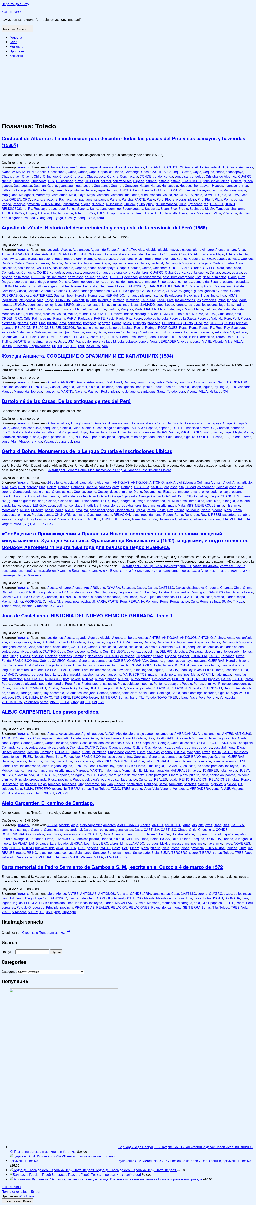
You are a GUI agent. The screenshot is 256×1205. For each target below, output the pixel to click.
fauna (6, 756)
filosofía (39, 756)
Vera (153, 341)
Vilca (217, 213)
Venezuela (227, 697)
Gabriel (239, 286)
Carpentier (52, 742)
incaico (79, 761)
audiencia (241, 254)
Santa (102, 332)
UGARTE (19, 341)
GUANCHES (230, 496)
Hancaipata (170, 185)
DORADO (137, 427)
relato (160, 436)
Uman (139, 213)
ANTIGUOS (174, 167)
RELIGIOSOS (11, 208)
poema (147, 683)
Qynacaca (195, 204)
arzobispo (217, 254)
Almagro (208, 249)
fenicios (29, 496)
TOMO (193, 336)
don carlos (112, 281)
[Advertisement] (128, 89)
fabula (216, 752)
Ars (207, 167)
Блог (13, 42)
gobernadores (100, 290)
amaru (88, 423)
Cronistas (59, 491)
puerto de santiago (114, 779)
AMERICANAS (185, 733)
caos (5, 742)
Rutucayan (41, 208)
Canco (82, 171)
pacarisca (38, 199)
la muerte (132, 300)
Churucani (77, 176)
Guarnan (117, 185)
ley (51, 304)
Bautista (172, 423)
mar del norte (96, 309)
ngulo (59, 510)
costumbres (140, 272)
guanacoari (84, 185)
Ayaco (6, 171)
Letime (61, 505)
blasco (110, 258)
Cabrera (7, 263)
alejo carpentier (148, 733)
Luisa (64, 674)
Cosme (199, 382)
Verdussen (31, 702)
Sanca (71, 208)
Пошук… (8, 951)
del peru (102, 277)
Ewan (18, 496)
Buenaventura (165, 258)
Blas (101, 258)
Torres (90, 213)
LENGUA (125, 190)
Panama (59, 318)
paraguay (77, 775)
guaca (248, 181)
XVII (73, 346)
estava (175, 181)
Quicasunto (114, 204)
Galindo (105, 496)
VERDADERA (168, 341)
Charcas (134, 267)
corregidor (197, 176)
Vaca (192, 213)
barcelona (46, 258)
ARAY (199, 167)
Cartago (218, 263)
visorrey (244, 213)
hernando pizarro (138, 295)
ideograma (127, 500)
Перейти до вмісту (15, 4)
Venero (143, 341)
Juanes (228, 838)
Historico (107, 386)
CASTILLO (166, 587)
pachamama (88, 199)
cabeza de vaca (228, 258)
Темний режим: (12, 1201)
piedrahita (9, 323)
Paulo (120, 318)
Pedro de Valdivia (210, 318)
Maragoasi (26, 194)
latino (222, 300)
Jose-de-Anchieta (176, 386)
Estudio (37, 286)
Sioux (62, 519)
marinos (113, 309)
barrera (116, 738)
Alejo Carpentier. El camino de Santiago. (48, 802)
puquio (85, 204)
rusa (70, 852)
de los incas (83, 592)
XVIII (81, 346)
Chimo (146, 267)
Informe (181, 500)
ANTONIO (88, 254)
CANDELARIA (140, 893)
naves (195, 770)
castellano (9, 267)
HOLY (105, 500)
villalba (7, 346)
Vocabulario (33, 793)
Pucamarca (71, 204)
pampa (103, 199)
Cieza (15, 427)
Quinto (188, 323)
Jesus (158, 386)
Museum (37, 510)
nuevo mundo (140, 679)
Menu (20, 313)
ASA (221, 167)
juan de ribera (230, 665)
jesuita (147, 386)
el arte (86, 752)
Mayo (91, 194)
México (174, 432)
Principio (19, 204)
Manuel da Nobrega (28, 391)
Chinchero (50, 176)
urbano (51, 341)
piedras (181, 199)
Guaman (40, 185)
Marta (139, 309)
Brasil (139, 258)
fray (216, 286)
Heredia (80, 295)
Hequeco (186, 185)
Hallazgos (35, 761)
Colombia (150, 646)
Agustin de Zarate (103, 249)
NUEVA (233, 194)
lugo (222, 304)
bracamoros (125, 258)
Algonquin (104, 482)
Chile (37, 176)
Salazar (40, 332)
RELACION (23, 327)
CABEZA (208, 258)
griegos (214, 496)
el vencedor (210, 491)
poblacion (75, 323)
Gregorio (68, 386)
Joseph (196, 386)
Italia (40, 300)
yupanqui (80, 217)
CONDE (145, 176)
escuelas (153, 752)
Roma (193, 327)
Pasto (151, 199)
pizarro (52, 323)
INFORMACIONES (138, 665)
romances (69, 784)
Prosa (6, 688)
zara (92, 217)
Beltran (69, 258)
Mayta (237, 432)
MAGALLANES (25, 309)
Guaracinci (101, 185)
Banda (33, 258)
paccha (52, 199)
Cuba (169, 272)
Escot (141, 752)
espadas (242, 281)
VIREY (33, 912)
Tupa (121, 213)
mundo (84, 313)
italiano (167, 665)
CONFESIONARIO (223, 742)
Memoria (102, 194)
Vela (120, 341)
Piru (200, 199)
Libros (79, 304)
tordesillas (206, 336)
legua (102, 190)
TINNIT (107, 519)
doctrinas (65, 656)
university (184, 519)
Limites (116, 304)
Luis (230, 304)
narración (8, 436)
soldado (241, 332)
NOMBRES (212, 194)
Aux (242, 167)
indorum (118, 665)
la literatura (21, 669)
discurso (8, 386)
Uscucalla (170, 213)
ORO (26, 199)
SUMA (209, 208)
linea (125, 304)
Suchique (196, 208)
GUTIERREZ (42, 295)
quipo (141, 204)
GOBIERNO (120, 290)
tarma (241, 208)
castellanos (26, 267)
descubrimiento (150, 277)
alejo (131, 733)
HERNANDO (114, 295)
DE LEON (92, 181)
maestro (7, 309)
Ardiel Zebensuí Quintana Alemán (197, 482)
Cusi (51, 181)
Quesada (66, 688)
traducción (149, 519)
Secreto (193, 332)
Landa (6, 505)
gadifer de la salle (73, 496)
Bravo (149, 258)
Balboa (105, 738)
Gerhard (157, 496)
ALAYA (131, 249)
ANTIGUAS (121, 482)
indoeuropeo (156, 500)
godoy (134, 290)
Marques (127, 309)
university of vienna (206, 519)
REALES (216, 204)
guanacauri (67, 185)
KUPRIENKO (11, 11)
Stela (42, 336)
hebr (70, 295)
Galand (92, 496)
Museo (25, 510)
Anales (143, 637)
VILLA (238, 341)
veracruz (31, 857)
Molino (167, 194)
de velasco (75, 277)
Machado (244, 386)
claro (220, 267)
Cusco (97, 427)
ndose (128, 313)
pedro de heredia (156, 318)
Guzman (60, 295)
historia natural (68, 500)
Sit (180, 208)
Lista (134, 304)
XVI (66, 346)
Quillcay (129, 204)
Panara (115, 199)
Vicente (218, 341)
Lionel (114, 505)
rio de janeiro (130, 391)
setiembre (222, 332)
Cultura (215, 272)
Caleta (19, 263)
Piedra (169, 199)
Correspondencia (25, 491)
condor (158, 176)
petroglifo (192, 510)
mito (237, 505)
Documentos (153, 491)
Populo (187, 683)
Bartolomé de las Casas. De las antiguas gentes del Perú (66, 401)
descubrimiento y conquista (182, 277)
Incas (112, 432)
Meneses (8, 313)
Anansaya (106, 167)
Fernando (90, 286)
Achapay (53, 167)
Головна (16, 37)
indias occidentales (142, 432)
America (53, 382)
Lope (160, 304)
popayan (104, 323)
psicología (92, 779)
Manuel (80, 309)
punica (48, 514)
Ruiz (219, 327)
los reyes (203, 190)
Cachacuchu (57, 171)
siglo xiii (23, 519)
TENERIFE (92, 519)
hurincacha (232, 185)
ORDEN (15, 199)
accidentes (55, 637)
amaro (73, 167)
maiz (41, 309)
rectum (107, 514)
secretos (207, 332)
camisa (44, 263)
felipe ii (16, 756)
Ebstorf (168, 491)
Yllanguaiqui (45, 217)
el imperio (149, 281)
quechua (98, 204)
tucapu (112, 213)
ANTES (159, 167)
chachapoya (234, 171)
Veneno (212, 697)
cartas (230, 263)
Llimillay (189, 190)
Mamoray (229, 190)
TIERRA (8, 213)
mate (170, 309)
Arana (189, 167)
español (151, 181)
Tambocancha (226, 208)
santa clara (129, 692)
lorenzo (181, 304)
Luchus (216, 190)
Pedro (137, 318)
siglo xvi (189, 436)
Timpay (31, 213)
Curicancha (21, 181)
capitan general (123, 263)
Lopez (169, 304)
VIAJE (206, 341)
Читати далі (109, 470)
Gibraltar (58, 290)
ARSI (197, 254)
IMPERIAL (133, 838)
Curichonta (38, 181)
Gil (68, 290)
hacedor (20, 761)
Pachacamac (68, 199)
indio (15, 190)
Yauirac (29, 217)
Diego (6, 281)
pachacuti (58, 436)
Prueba (37, 514)
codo (237, 267)
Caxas (186, 171)
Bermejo (90, 258)
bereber (32, 487)
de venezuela (136, 651)
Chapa (6, 176)
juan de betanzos (162, 596)
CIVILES (209, 267)
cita (186, 267)
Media (198, 309)
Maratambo (59, 194)
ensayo (225, 491)
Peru (160, 199)
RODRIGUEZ (167, 327)
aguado (81, 637)
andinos (215, 733)
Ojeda (45, 436)
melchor (210, 309)
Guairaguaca (23, 185)
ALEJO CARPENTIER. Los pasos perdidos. (51, 711)
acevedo (53, 249)
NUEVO (210, 313)
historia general (67, 432)
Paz (129, 318)
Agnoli (86, 733)
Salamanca (25, 332)
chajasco (170, 487)
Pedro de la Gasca (182, 318)
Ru (30, 208)
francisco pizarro (200, 286)
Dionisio (64, 281)
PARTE (139, 199)
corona (117, 272)
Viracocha (230, 213)
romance (54, 784)
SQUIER (24, 336)
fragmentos (51, 496)
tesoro (94, 336)
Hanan (155, 185)
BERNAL (48, 642)
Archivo (219, 637)
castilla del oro (63, 267)
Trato (229, 336)
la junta (91, 300)
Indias (6, 190)
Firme (109, 286)
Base (58, 258)
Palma (36, 318)
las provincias (75, 190)
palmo (47, 318)
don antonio (94, 281)
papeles (214, 679)
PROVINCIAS (51, 204)
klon (217, 500)
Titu (53, 213)
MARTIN (150, 309)
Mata (72, 194)
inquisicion (9, 300)
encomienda (183, 281)
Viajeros (238, 788)
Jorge (49, 300)
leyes (59, 304)
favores (76, 286)
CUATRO (244, 176)
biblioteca (187, 423)
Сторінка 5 (30, 932)
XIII (59, 346)
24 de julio (54, 482)
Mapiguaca (9, 194)
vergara (185, 341)
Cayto (197, 171)
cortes (6, 651)
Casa (145, 171)
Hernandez (96, 295)
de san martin (56, 277)
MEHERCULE (205, 505)
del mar (106, 181)
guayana (200, 660)
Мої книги (17, 46)
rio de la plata (122, 327)
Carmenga (132, 171)
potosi (127, 323)
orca (5, 199)
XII (54, 346)
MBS (189, 505)
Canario (91, 487)
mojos (51, 601)
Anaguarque (89, 167)
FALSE (214, 656)
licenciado (149, 190)
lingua (223, 386)
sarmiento (180, 332)
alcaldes (186, 249)
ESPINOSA (10, 286)
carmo (141, 382)
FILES (27, 756)
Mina (144, 194)
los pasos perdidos (210, 765)
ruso (196, 514)
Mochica (49, 313)
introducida (196, 500)
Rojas (183, 327)
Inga (23, 190)
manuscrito (51, 391)
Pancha (127, 199)
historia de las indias (39, 432)
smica (72, 519)
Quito (182, 204)
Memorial (117, 194)
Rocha (138, 327)
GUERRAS (10, 295)
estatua (164, 181)
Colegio (171, 382)
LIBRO (69, 304)
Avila (13, 258)
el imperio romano (187, 491)
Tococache (65, 213)
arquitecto (48, 738)
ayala (23, 258)
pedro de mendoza (131, 775)
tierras (19, 213)
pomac (238, 199)
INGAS (33, 190)
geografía (130, 496)
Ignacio (128, 386)
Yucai (69, 217)
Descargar (196, 651)
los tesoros (210, 304)
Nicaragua (142, 313)
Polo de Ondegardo (30, 907)
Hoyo (188, 295)
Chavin (27, 176)
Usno (183, 213)
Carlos (182, 263)
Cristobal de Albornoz (221, 176)
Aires (121, 249)
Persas (179, 510)
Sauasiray (152, 208)
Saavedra (238, 327)
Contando (103, 272)
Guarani (81, 386)
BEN (30, 171)
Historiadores (173, 295)
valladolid (109, 341)
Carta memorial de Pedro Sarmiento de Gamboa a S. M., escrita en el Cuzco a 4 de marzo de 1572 (112, 866)
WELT (37, 523)
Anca (119, 167)
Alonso (220, 249)
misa (37, 313)
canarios (105, 487)
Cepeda (80, 267)
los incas (206, 596)
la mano (118, 300)
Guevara (25, 295)
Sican (165, 208)
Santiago (132, 332)
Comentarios (11, 272)
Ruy (227, 327)
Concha (112, 176)
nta (224, 194)
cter (69, 491)
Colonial (222, 487)
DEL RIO (116, 277)
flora (59, 756)
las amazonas (185, 300)
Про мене (17, 51)
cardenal (157, 263)
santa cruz (148, 391)
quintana (79, 514)
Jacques (198, 838)
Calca (72, 171)
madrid (239, 304)
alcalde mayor (168, 249)
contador (89, 272)
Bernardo (63, 642)
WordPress (26, 1196)
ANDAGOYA (21, 254)
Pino (42, 323)
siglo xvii (50, 519)
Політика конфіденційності (21, 1191)
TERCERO (80, 336)
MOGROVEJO (35, 601)
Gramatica (199, 496)
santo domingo (110, 208)
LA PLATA (148, 300)
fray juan (226, 286)
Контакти (16, 55)
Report (168, 514)
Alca (64, 167)
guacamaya (184, 660)
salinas (52, 332)
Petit (236, 318)
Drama (75, 752)
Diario (232, 277)
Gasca (21, 290)
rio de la (106, 327)
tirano (152, 336)
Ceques (208, 171)
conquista (181, 176)
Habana (7, 761)
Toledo (79, 213)
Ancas (128, 167)
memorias (132, 194)
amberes (130, 637)
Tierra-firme (127, 336)
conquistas (73, 272)
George (144, 496)
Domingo (78, 281)
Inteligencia (27, 300)
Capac (103, 171)
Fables (64, 286)
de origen (178, 747)
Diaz (241, 277)
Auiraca (231, 167)
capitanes (116, 171)
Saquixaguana (132, 208)
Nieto (198, 194)
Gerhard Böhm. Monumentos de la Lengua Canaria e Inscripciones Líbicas (87, 451)
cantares (94, 263)
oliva (59, 848)
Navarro (117, 313)
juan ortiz (78, 300)
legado (91, 190)
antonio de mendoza (111, 254)
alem (196, 249)
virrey (74, 702)
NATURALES (183, 194)
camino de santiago (211, 738)
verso (197, 341)
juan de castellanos (205, 665)
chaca (220, 171)
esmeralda (201, 281)
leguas (112, 190)
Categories (9, 971)
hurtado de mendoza (105, 596)
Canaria (56, 263)
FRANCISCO (191, 181)
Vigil (14, 441)
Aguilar (93, 637)
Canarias (70, 263)
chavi (16, 176)
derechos (131, 277)
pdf (97, 391)
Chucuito (8, 592)
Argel (227, 482)
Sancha (82, 208)
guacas (7, 185)
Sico (173, 208)
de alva (237, 272)
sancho (91, 332)
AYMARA (18, 171)
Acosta (66, 249)
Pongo (6, 204)
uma (130, 213)
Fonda (6, 660)
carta (191, 263)
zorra (100, 217)
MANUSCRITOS (135, 674)
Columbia (166, 646)
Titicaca (43, 213)
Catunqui (173, 171)
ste (186, 208)
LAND (161, 300)
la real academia (224, 761)
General (236, 181)
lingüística (91, 505)
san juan (65, 332)
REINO (230, 204)
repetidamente (151, 514)
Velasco (131, 341)
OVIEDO (200, 679)
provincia (33, 204)
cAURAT (157, 487)
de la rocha (22, 277)
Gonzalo (158, 290)
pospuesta (9, 514)
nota (181, 313)
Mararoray (43, 194)
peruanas (99, 436)
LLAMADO (174, 190)
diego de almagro (24, 281)
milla (220, 505)
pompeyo (89, 323)
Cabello (41, 171)
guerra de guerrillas (22, 500)
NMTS (69, 510)
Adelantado (81, 249)
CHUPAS (176, 267)
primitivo (24, 514)
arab (173, 254)
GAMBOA (59, 660)
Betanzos (128, 587)
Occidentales (124, 510)
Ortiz (27, 318)
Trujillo (6, 341)
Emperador (165, 281)
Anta (149, 167)
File (101, 286)
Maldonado (54, 309)
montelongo (10, 510)
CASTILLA (158, 171)
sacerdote (58, 208)
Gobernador (80, 290)
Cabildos (247, 258)
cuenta (6, 181)
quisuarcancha (166, 204)
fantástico (241, 752)
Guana (52, 185)
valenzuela (92, 341)
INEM (171, 500)
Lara (170, 300)
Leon (136, 190)
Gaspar (33, 290)
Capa (93, 171)
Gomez (145, 290)
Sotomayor (9, 336)
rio (24, 208)
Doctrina (164, 592)
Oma (244, 194)
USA (158, 213)
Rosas (203, 327)
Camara (31, 263)
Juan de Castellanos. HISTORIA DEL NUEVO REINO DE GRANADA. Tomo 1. (88, 615)
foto (39, 496)
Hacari (144, 185)
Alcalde (151, 249)
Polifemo (152, 601)
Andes (139, 167)
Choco (64, 176)
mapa (242, 190)
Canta (82, 263)
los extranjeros (131, 505)
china (112, 646)
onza (229, 313)
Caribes (170, 263)
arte (214, 167)
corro (127, 272)
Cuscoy (103, 491)
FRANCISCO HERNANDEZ (167, 286)
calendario (187, 738)
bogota (110, 642)
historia (157, 295)
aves (249, 167)
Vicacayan (204, 213)
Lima (161, 190)
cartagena (204, 263)
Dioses (25, 656)
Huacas (217, 185)
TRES (101, 213)
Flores (119, 286)
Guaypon (131, 185)
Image (141, 500)
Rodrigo (150, 327)
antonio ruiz (160, 254)
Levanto (42, 304)
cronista (65, 427)
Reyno (156, 907)
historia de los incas (170, 898)
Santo (94, 208)
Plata (218, 199)
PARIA (71, 318)
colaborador (205, 487)
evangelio (51, 286)
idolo (118, 386)
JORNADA (62, 300)
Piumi (209, 199)
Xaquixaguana (12, 217)
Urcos (149, 213)
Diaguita (100, 592)
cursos (210, 382)
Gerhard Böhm (174, 496)
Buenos (182, 258)
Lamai (59, 190)
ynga (59, 217)
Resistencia (85, 327)
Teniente (64, 336)
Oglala (140, 510)
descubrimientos (214, 277)
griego (187, 290)
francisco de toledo (216, 181)
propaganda (38, 779)
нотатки (24, 167)
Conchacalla (129, 176)
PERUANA (83, 436)
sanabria (244, 514)
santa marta (116, 332)
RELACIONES (43, 327)
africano (81, 482)
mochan (155, 194)
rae (206, 204)
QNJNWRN (63, 514)
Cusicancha (64, 181)
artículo (160, 423)
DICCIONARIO (237, 382)
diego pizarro (47, 281)
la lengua (46, 190)
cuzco (79, 181)
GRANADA (174, 290)
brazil (118, 382)
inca (245, 185)
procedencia (241, 683)
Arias (182, 254)
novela (76, 679)
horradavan (202, 185)
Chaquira (240, 423)
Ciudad (92, 176)
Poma (228, 199)
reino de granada (143, 436)
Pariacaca (85, 318)
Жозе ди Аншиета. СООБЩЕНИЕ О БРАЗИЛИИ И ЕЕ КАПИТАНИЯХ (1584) (87, 355)
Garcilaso (8, 290)
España (138, 181)
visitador (215, 391)
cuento (203, 272)
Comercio (28, 272)
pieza (192, 199)
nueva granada (105, 679)
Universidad (167, 519)
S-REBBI (214, 514)
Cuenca (180, 272)
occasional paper (102, 510)
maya (81, 194)
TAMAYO (46, 697)
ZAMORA (93, 346)
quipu (150, 204)
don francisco (122, 181)
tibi (102, 336)
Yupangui (50, 441)
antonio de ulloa (139, 254)
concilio (189, 742)
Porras (116, 323)
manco (69, 309)
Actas (51, 423)
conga (168, 176)
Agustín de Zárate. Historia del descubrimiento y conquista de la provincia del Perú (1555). (105, 227)
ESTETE (178, 427)
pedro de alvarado (25, 683)
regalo (108, 688)
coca (102, 176)
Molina (61, 313)
